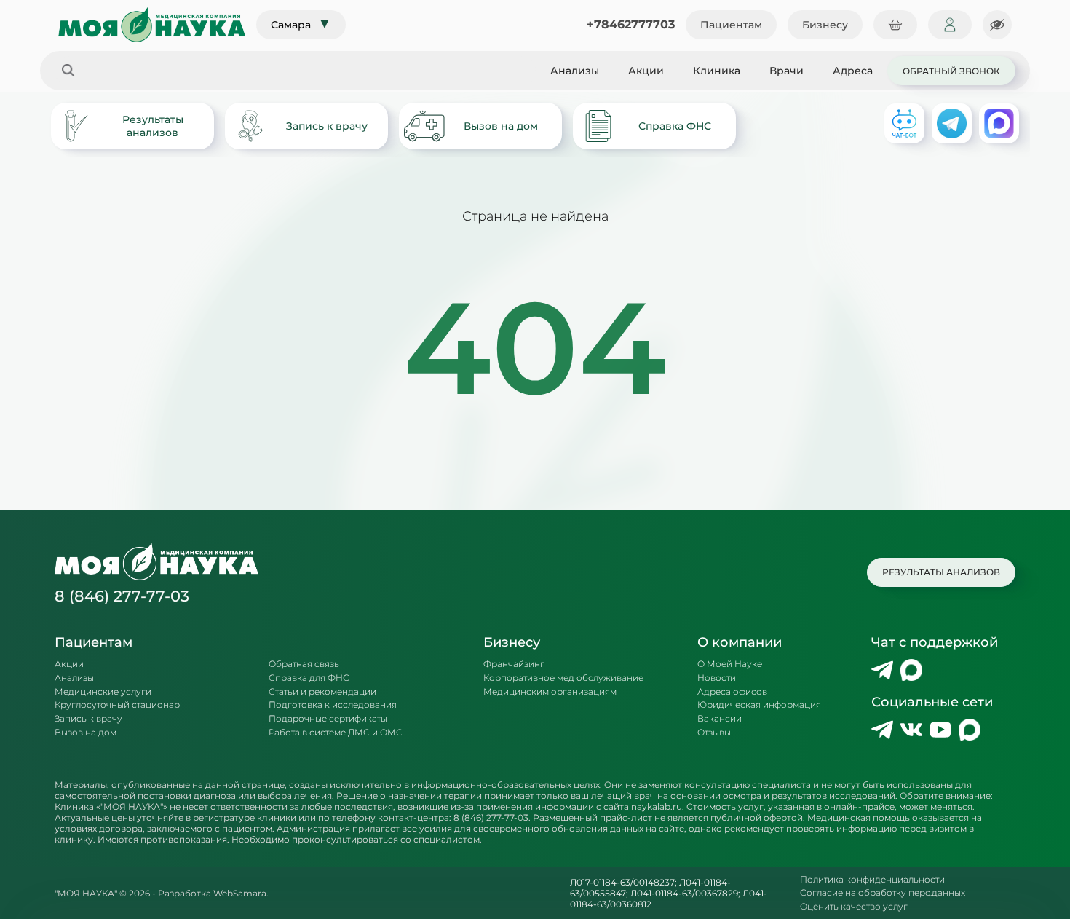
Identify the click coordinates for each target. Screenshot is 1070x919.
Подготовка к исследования (333, 705)
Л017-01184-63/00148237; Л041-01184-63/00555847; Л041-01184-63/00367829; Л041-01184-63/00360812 (668, 893)
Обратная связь (304, 664)
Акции (646, 70)
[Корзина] (895, 24)
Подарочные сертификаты (328, 719)
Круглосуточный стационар (117, 705)
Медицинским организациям (550, 692)
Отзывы (714, 732)
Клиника (716, 70)
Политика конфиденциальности (872, 880)
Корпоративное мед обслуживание (563, 678)
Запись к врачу (327, 126)
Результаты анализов (152, 126)
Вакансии (719, 719)
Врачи (786, 70)
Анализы (574, 70)
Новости (716, 678)
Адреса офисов (732, 692)
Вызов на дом (501, 126)
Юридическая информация (759, 705)
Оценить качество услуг (854, 907)
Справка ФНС (674, 126)
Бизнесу (825, 24)
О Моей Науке (729, 664)
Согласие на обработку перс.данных (882, 893)
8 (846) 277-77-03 (122, 596)
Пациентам (731, 24)
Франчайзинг (513, 664)
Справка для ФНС (309, 678)
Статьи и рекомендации (322, 692)
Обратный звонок (951, 70)
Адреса (853, 70)
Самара (301, 24)
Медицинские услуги (103, 692)
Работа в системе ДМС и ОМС (336, 732)
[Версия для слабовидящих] (997, 24)
